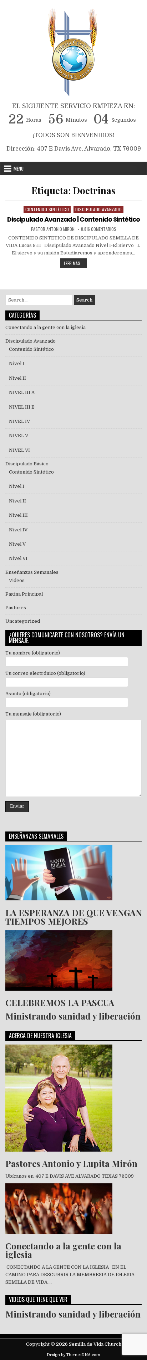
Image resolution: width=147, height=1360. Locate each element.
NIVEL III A (22, 392)
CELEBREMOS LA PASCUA (59, 1002)
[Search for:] (39, 300)
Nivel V (17, 544)
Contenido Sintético (47, 209)
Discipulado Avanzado (98, 209)
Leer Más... (75, 262)
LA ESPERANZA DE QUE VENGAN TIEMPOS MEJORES (73, 917)
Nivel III (18, 515)
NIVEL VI (19, 450)
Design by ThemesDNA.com (73, 1355)
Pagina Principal (24, 594)
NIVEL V (19, 435)
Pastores (15, 607)
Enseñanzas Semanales (32, 572)
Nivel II (17, 378)
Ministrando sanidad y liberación (73, 1016)
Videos (17, 580)
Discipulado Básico (27, 463)
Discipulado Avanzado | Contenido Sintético (73, 219)
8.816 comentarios (98, 229)
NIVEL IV (19, 421)
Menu (19, 168)
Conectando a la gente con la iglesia (45, 327)
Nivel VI (18, 558)
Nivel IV (18, 529)
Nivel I (16, 363)
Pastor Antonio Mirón (53, 229)
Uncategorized (22, 621)
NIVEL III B (22, 407)
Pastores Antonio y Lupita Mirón (71, 1163)
